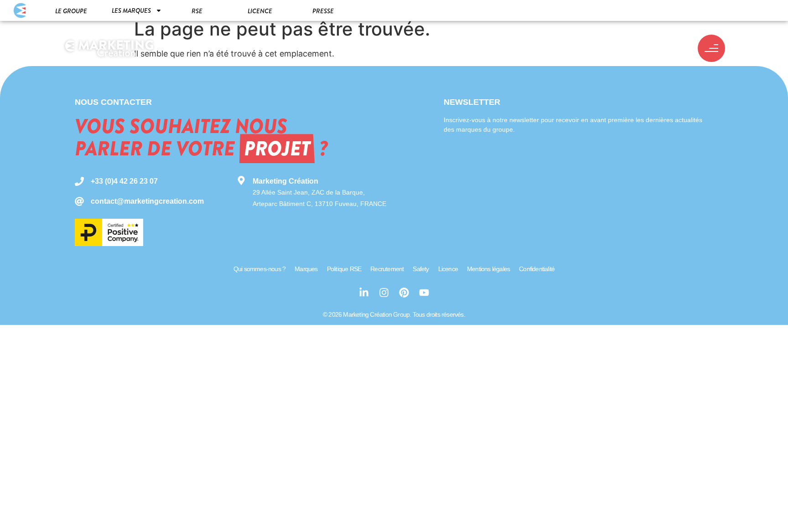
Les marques (131, 10)
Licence (260, 10)
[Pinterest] (404, 293)
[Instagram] (384, 293)
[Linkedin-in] (364, 293)
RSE (197, 10)
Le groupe (71, 10)
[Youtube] (424, 293)
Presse (323, 10)
